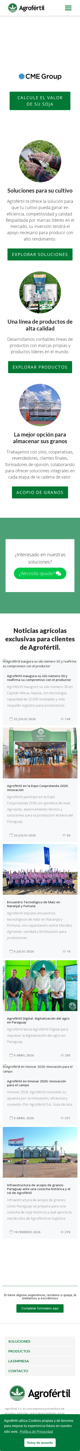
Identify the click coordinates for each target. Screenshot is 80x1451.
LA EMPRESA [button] (18, 1361)
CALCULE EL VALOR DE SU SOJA (40, 101)
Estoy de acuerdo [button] (40, 1442)
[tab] (40, 1341)
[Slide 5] (55, 56)
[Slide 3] (40, 56)
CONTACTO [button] (18, 1371)
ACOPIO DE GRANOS (40, 492)
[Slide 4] (48, 56)
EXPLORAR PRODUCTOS (40, 367)
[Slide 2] (32, 56)
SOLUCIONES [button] (19, 1341)
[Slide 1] (25, 56)
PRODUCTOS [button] (19, 1351)
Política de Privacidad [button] (36, 1431)
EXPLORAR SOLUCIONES (40, 254)
